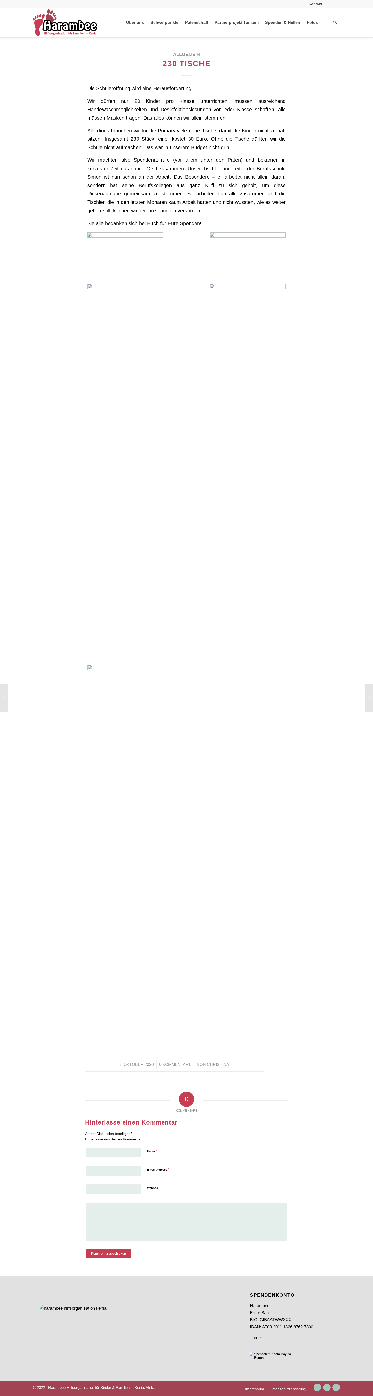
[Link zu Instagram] (317, 1387)
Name (152, 1151)
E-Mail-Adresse (158, 1169)
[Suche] (335, 22)
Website (152, 1187)
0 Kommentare (175, 1064)
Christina (218, 1064)
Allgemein (186, 54)
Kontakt (315, 4)
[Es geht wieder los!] (4, 698)
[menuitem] (315, 4)
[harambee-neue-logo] (65, 22)
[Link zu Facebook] (327, 1387)
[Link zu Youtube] (336, 1387)
